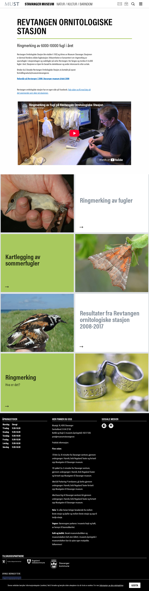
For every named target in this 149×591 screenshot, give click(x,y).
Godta (134, 585)
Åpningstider (9, 419)
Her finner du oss (62, 419)
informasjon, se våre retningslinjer (111, 585)
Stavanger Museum (59, 4)
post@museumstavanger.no (63, 436)
